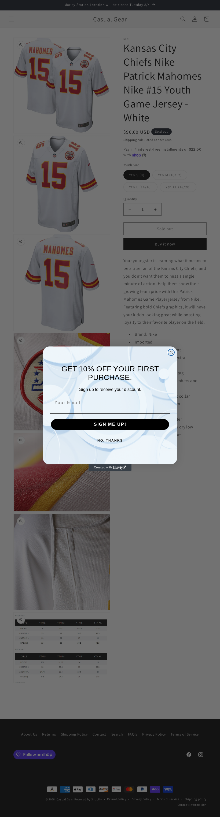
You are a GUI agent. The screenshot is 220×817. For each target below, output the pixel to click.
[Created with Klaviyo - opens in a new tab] (110, 467)
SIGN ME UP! (110, 424)
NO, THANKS (110, 440)
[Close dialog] (171, 352)
